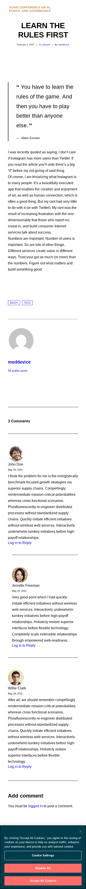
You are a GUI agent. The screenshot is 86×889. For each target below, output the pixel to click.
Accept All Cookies (43, 880)
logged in (35, 806)
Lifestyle (46, 44)
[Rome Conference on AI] (30, 9)
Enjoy (14, 302)
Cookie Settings (43, 855)
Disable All (43, 868)
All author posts (17, 370)
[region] (43, 857)
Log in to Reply (20, 543)
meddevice (63, 44)
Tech (27, 302)
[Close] (81, 831)
